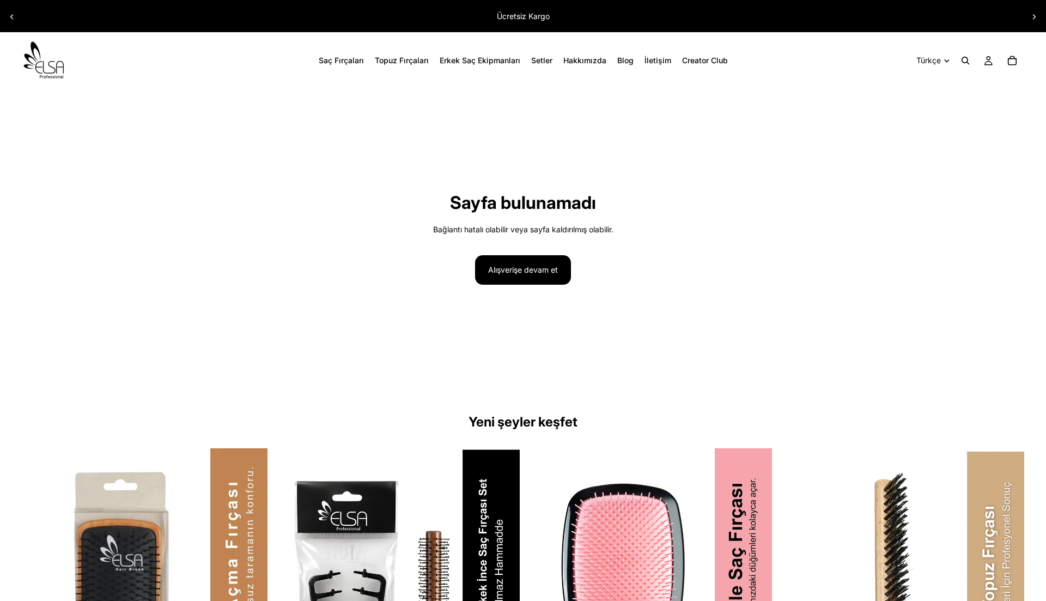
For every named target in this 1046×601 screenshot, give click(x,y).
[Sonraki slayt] (1034, 17)
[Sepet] (1012, 61)
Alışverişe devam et (523, 269)
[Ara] (965, 61)
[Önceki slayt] (12, 17)
